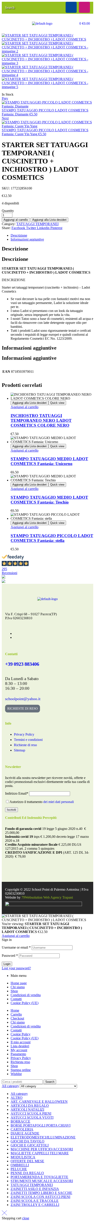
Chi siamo (18, 987)
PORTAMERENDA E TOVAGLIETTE (39, 1177)
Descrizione (19, 235)
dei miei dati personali (58, 802)
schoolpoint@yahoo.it (22, 699)
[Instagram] (84, 7)
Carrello (16, 1014)
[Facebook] (71, 7)
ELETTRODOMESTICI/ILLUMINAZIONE (43, 1137)
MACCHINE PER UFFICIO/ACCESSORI (42, 1149)
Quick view (57, 402)
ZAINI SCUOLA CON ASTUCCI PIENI (40, 1197)
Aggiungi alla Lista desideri (49, 219)
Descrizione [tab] (15, 249)
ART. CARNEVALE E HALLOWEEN (39, 1101)
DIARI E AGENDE (25, 1133)
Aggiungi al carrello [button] (24, 407)
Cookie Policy (20, 1034)
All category (19, 1094)
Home (15, 1010)
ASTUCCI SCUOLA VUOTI (32, 1117)
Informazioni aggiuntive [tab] (29, 348)
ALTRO (17, 1098)
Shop (14, 991)
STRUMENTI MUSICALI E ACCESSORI (42, 1181)
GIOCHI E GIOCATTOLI (30, 1145)
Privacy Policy (21, 1058)
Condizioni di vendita (26, 995)
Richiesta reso (20, 1062)
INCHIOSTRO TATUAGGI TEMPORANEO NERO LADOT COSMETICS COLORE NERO (41, 420)
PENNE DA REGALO (27, 1173)
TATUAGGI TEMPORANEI (37, 224)
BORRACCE (20, 1121)
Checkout (17, 1018)
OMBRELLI (20, 1165)
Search (49, 1081)
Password (10, 955)
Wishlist (16, 1074)
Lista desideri (20, 1046)
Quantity (8, 211)
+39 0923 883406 (22, 664)
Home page (19, 983)
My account (19, 1050)
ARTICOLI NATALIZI (27, 1109)
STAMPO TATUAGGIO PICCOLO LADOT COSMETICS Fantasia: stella (52, 538)
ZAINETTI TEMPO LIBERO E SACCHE (41, 1193)
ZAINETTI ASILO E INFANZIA (35, 1189)
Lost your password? (16, 968)
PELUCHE (19, 1169)
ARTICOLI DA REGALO (30, 1105)
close (25, 1218)
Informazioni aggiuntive (27, 239)
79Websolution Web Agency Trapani (47, 897)
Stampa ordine (21, 1070)
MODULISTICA (23, 1157)
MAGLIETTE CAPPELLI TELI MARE (40, 1153)
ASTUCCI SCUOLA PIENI (31, 1113)
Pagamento (18, 1054)
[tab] (52, 235)
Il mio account (20, 1042)
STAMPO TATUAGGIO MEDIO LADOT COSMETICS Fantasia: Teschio (49, 499)
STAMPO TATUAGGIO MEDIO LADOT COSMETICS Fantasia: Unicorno (49, 461)
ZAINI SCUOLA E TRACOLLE (35, 1201)
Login (7, 964)
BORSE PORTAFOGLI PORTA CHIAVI (40, 1125)
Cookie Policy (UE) (24, 1003)
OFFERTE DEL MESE (27, 1161)
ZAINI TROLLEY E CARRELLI (35, 1205)
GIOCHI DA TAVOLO (27, 1141)
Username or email (16, 947)
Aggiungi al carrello (16, 219)
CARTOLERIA (22, 1129)
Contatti (16, 999)
